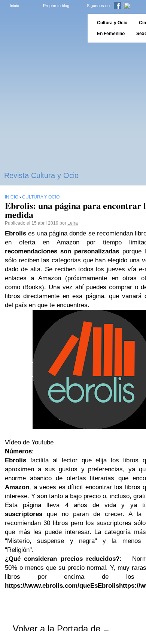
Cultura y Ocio (112, 22)
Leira (72, 223)
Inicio (14, 5)
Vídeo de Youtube (29, 442)
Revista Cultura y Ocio (41, 175)
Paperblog (41, 28)
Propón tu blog (56, 5)
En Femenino (111, 33)
